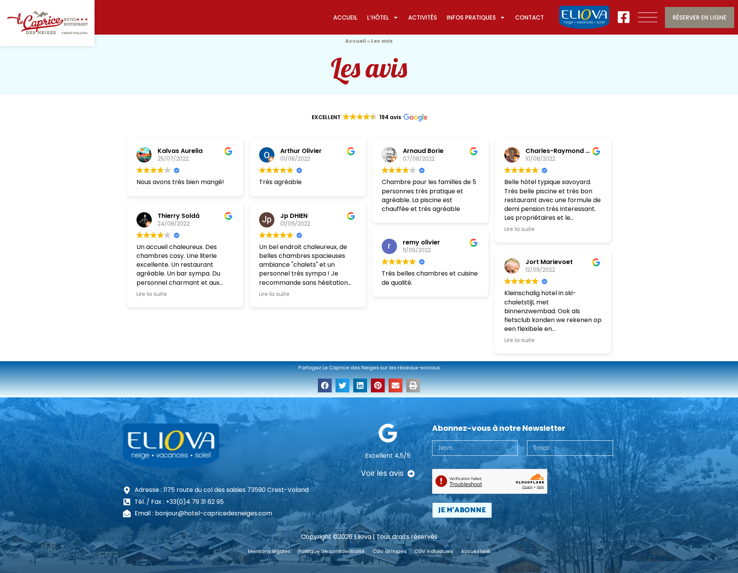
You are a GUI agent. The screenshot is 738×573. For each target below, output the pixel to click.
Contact (529, 17)
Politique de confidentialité (331, 551)
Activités (422, 17)
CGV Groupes (389, 551)
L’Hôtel (378, 17)
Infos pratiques (471, 17)
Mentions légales (269, 551)
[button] (325, 385)
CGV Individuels (433, 551)
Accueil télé (475, 551)
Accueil (345, 17)
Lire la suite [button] (151, 294)
